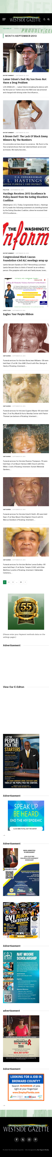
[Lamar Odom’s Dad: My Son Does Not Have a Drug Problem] (26, 57)
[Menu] (4, 19)
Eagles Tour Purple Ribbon (18, 314)
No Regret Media (43, 1150)
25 (21, 582)
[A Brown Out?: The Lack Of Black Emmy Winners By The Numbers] (26, 114)
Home (16, 28)
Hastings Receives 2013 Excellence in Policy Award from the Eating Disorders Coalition (25, 197)
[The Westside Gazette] (25, 19)
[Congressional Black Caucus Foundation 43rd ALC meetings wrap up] (26, 235)
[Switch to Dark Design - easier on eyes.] (44, 19)
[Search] (48, 19)
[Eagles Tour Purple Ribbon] (26, 292)
